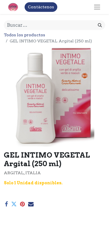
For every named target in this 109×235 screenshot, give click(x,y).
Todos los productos (24, 35)
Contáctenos (41, 7)
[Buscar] (100, 25)
